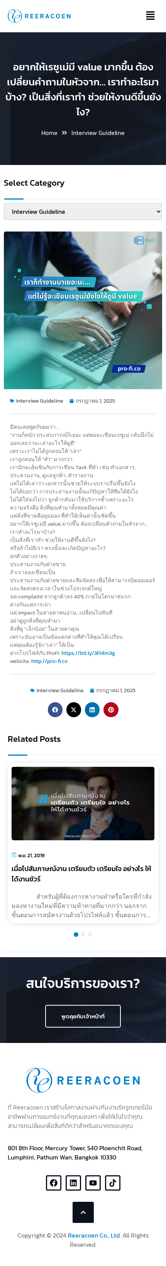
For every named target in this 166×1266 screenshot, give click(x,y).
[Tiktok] (112, 1183)
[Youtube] (93, 1183)
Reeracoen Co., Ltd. (94, 1235)
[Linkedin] (73, 1183)
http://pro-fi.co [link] (49, 661)
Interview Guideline (98, 132)
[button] (55, 709)
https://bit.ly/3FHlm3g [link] (88, 653)
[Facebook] (53, 1183)
